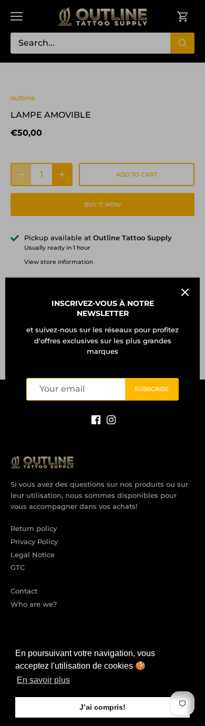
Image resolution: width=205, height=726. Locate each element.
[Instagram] (111, 419)
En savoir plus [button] (43, 680)
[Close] (185, 292)
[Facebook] (95, 419)
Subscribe (152, 389)
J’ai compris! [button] (102, 707)
